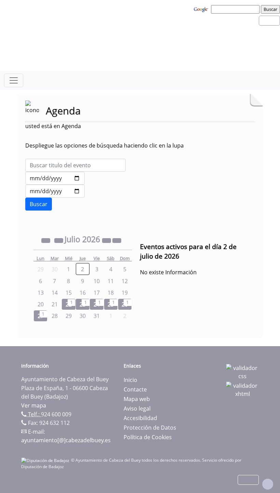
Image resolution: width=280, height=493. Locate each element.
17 (97, 292)
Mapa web (137, 399)
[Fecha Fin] (55, 191)
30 (83, 316)
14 (55, 292)
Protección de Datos (150, 427)
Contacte (135, 389)
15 (69, 292)
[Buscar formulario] (38, 204)
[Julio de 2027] (107, 240)
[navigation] (236, 9)
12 (125, 281)
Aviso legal (137, 408)
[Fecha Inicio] (55, 178)
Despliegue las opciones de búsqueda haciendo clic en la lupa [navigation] (104, 145)
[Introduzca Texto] (75, 165)
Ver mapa (33, 405)
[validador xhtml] (242, 389)
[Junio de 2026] (59, 240)
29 (69, 316)
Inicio (130, 380)
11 (111, 281)
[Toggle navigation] (13, 80)
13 (41, 292)
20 (41, 304)
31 (97, 316)
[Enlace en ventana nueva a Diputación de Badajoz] (46, 460)
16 (83, 292)
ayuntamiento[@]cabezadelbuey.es (66, 440)
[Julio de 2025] (46, 240)
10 (97, 281)
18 (111, 292)
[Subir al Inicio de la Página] (267, 484)
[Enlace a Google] (202, 9)
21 (55, 304)
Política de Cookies (148, 437)
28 (55, 316)
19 (125, 292)
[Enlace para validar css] (242, 371)
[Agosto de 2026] (116, 240)
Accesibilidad (140, 418)
